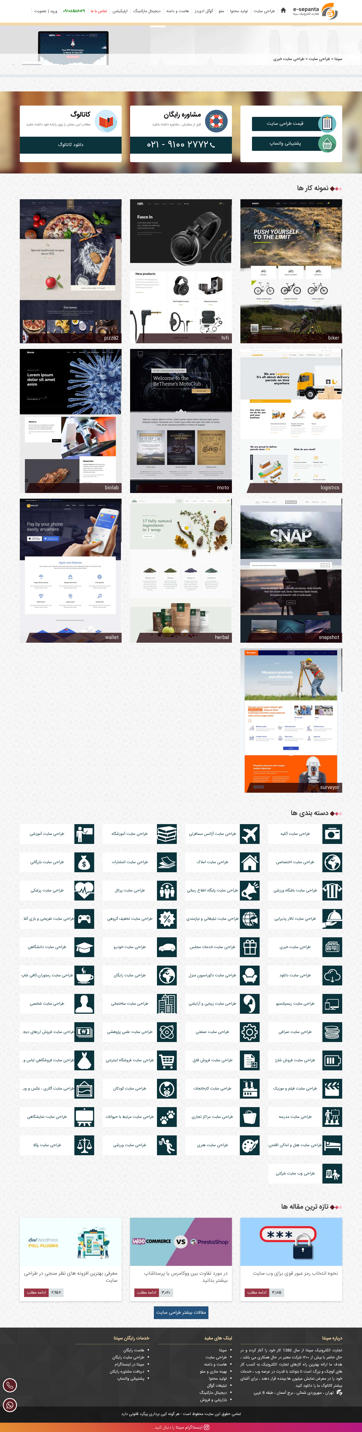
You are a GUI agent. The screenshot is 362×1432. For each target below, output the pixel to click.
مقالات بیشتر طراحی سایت (181, 1313)
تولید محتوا (239, 11)
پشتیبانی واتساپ (285, 143)
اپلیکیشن (120, 11)
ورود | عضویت (45, 11)
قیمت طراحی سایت (285, 124)
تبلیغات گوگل (217, 1385)
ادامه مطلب (256, 1292)
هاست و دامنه (177, 11)
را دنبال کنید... (176, 1427)
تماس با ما (99, 11)
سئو (221, 11)
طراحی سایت (264, 11)
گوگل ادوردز (204, 11)
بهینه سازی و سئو (213, 1371)
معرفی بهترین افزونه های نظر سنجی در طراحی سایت (70, 1277)
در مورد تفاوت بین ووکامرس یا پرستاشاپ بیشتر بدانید (186, 1277)
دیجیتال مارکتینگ (147, 11)
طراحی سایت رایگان (128, 1357)
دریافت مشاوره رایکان (127, 1371)
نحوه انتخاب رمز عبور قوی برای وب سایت (295, 1273)
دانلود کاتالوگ (70, 145)
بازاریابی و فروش (213, 1400)
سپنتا (223, 1350)
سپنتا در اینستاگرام (129, 1364)
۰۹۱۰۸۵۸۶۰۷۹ (74, 11)
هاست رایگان (133, 1350)
